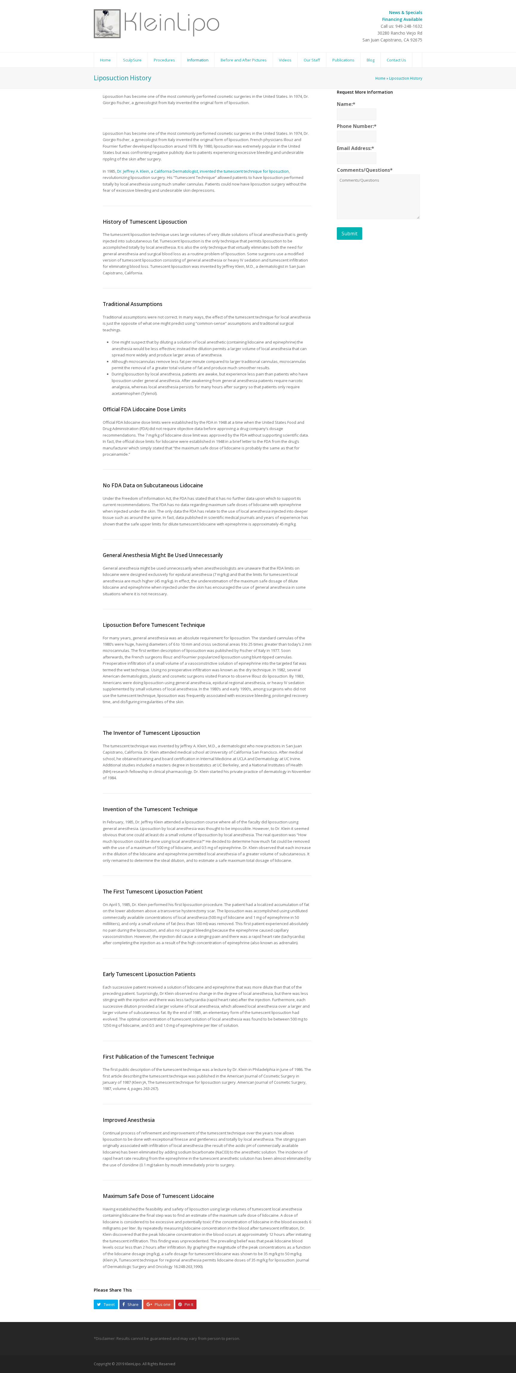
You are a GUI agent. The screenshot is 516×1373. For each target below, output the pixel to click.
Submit (349, 233)
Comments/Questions (365, 170)
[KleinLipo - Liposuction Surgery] (158, 23)
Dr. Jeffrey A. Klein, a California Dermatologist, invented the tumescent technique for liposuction (203, 171)
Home (380, 78)
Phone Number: (357, 126)
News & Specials (405, 12)
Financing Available (402, 19)
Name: (346, 104)
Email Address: (355, 148)
